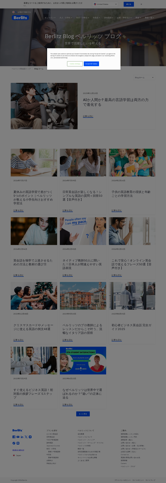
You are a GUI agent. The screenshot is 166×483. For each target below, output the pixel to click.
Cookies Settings (75, 64)
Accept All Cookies (91, 64)
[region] (83, 59)
